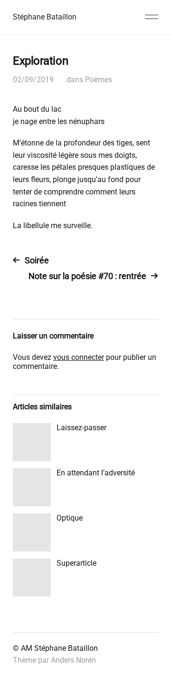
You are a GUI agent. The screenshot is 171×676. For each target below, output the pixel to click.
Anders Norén (73, 660)
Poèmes (98, 79)
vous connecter (78, 357)
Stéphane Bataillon (44, 16)
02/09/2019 (33, 79)
